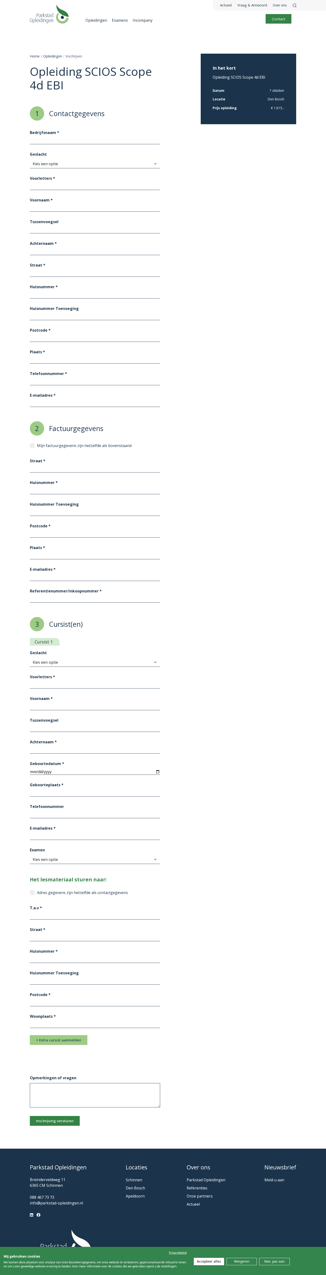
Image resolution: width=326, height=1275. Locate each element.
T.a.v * (36, 907)
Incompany (142, 20)
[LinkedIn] (31, 1215)
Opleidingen (96, 20)
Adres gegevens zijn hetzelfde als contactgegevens (82, 892)
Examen (37, 850)
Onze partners (200, 1196)
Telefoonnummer (47, 806)
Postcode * (40, 330)
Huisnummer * (44, 286)
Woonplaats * (43, 1016)
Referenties (197, 1188)
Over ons (280, 5)
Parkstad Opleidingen (206, 1179)
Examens (120, 20)
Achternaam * (43, 243)
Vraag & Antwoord (252, 5)
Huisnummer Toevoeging (54, 308)
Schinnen (134, 1179)
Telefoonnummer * (48, 373)
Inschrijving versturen (55, 1120)
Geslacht (38, 154)
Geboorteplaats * (46, 784)
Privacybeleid (178, 1253)
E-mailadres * (43, 395)
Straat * (37, 265)
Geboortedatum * (47, 763)
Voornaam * (41, 200)
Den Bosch (135, 1188)
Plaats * (37, 352)
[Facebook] (38, 1215)
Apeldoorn (135, 1196)
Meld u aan (274, 1179)
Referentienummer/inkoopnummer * (66, 591)
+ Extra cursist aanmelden (58, 1040)
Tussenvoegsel (44, 221)
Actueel (226, 5)
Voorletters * (42, 178)
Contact (278, 18)
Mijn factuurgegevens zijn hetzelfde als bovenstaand (84, 445)
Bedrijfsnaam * (44, 132)
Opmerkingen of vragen (53, 1077)
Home (35, 56)
